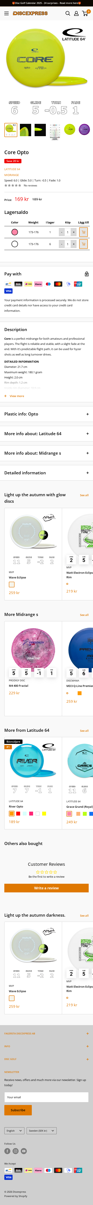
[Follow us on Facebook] (7, 1151)
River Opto (16, 806)
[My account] (76, 13)
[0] (85, 13)
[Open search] (68, 13)
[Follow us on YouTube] (24, 1151)
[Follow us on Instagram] (16, 1151)
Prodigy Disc (17, 680)
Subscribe (18, 1110)
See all (84, 495)
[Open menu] (6, 13)
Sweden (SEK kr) (38, 1130)
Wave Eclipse (17, 577)
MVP (11, 572)
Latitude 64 (12, 169)
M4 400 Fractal (18, 686)
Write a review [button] (46, 888)
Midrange (11, 175)
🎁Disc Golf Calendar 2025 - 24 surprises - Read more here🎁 (46, 3)
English (11, 1130)
